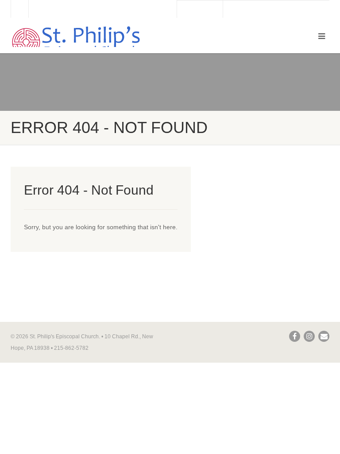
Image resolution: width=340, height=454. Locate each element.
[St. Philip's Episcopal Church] (87, 42)
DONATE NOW (199, 9)
